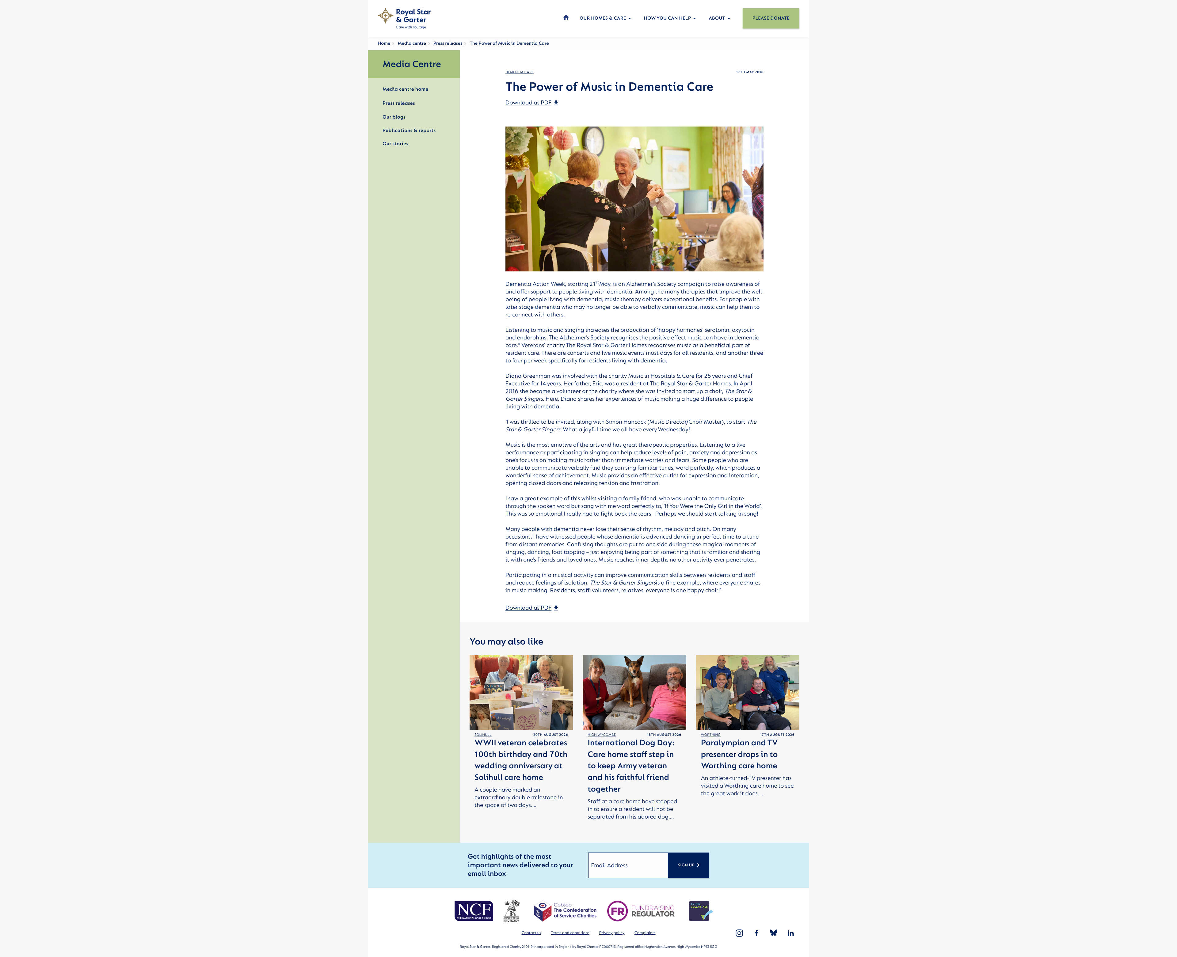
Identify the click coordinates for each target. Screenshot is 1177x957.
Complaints (645, 933)
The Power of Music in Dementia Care (509, 43)
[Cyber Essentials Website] (701, 911)
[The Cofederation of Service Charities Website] (565, 911)
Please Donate (771, 18)
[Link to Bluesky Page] (774, 933)
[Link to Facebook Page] (756, 933)
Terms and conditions (570, 933)
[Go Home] (404, 18)
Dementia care (519, 72)
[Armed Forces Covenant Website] (511, 911)
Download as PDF (528, 102)
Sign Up (686, 865)
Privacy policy (612, 933)
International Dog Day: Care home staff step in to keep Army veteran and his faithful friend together (631, 766)
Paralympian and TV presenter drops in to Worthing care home (739, 754)
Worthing (711, 734)
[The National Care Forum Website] (475, 911)
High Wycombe (602, 734)
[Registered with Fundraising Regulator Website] (641, 911)
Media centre (412, 43)
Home (384, 43)
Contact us (531, 933)
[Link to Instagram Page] (739, 933)
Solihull (483, 734)
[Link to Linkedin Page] (791, 933)
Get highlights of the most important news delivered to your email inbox (520, 865)
